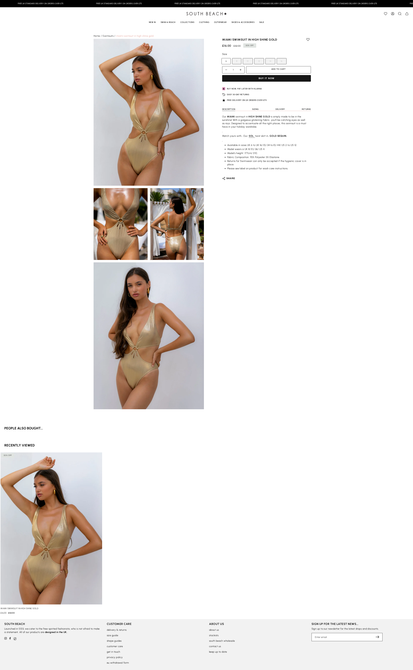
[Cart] (406, 13)
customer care (115, 646)
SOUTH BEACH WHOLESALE (222, 640)
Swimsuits (108, 35)
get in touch (113, 651)
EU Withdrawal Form (118, 662)
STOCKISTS (213, 635)
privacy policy (115, 657)
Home (97, 35)
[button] (399, 13)
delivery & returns (117, 629)
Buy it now (266, 78)
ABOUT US (214, 629)
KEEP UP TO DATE (218, 651)
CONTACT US (215, 646)
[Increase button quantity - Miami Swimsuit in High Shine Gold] (240, 69)
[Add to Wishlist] (385, 13)
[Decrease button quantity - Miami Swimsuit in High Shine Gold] (226, 69)
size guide (112, 635)
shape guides (114, 640)
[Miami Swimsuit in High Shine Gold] (51, 528)
